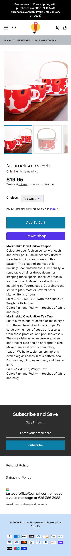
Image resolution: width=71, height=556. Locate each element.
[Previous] (6, 86)
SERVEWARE (23, 40)
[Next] (65, 86)
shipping (23, 184)
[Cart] (64, 27)
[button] (14, 28)
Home (7, 40)
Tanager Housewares (32, 522)
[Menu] (7, 27)
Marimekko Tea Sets (45, 40)
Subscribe (35, 445)
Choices (12, 197)
